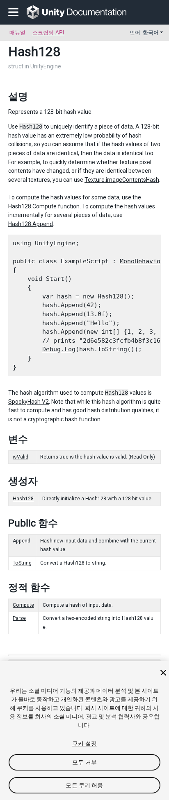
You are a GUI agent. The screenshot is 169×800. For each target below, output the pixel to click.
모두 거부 (84, 762)
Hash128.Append (30, 224)
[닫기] (163, 673)
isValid (20, 457)
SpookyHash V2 (28, 401)
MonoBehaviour (144, 261)
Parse (19, 618)
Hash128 (110, 296)
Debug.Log (58, 349)
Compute (23, 605)
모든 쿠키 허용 (84, 785)
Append (21, 541)
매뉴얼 (17, 32)
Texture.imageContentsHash (121, 179)
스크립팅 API (48, 32)
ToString (22, 563)
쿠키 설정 (84, 743)
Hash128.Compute (32, 206)
